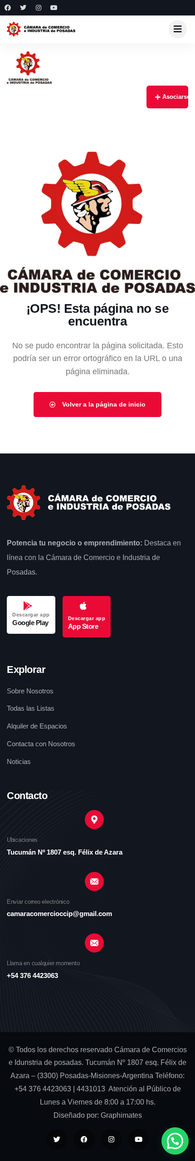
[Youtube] (54, 8)
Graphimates (121, 1115)
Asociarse (175, 96)
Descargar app (31, 614)
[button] (175, 1141)
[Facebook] (8, 8)
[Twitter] (23, 8)
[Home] (41, 29)
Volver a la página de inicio (103, 404)
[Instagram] (38, 8)
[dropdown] (178, 29)
